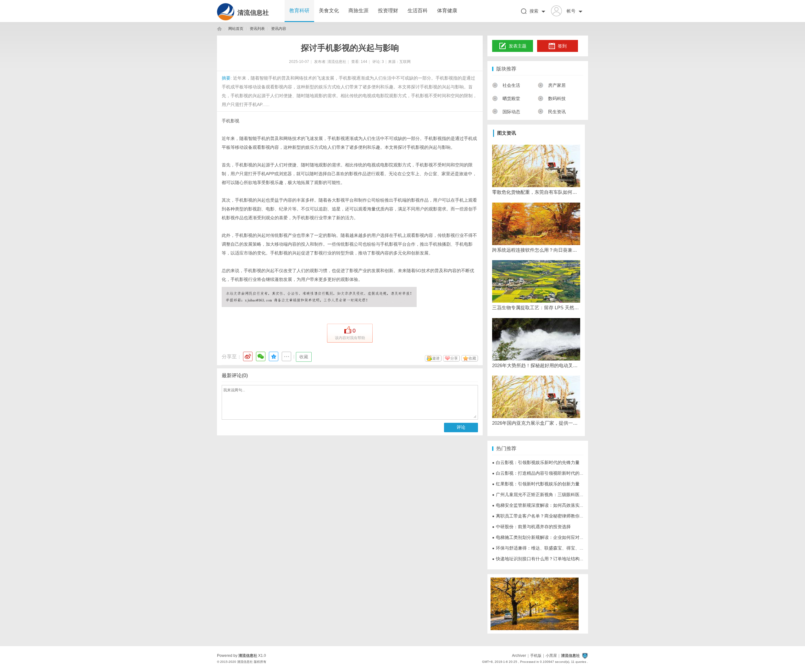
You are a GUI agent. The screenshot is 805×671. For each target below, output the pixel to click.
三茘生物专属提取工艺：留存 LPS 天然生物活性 (536, 307)
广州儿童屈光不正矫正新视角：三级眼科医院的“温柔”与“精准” (554, 494)
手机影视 (230, 120)
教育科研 (299, 10)
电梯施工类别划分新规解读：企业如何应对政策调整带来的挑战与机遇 (562, 537)
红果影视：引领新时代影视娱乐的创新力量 (536, 483)
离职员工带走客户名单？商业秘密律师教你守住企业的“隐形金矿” (557, 515)
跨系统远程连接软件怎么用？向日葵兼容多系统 (536, 250)
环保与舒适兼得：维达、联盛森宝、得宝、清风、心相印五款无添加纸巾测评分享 (573, 548)
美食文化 (329, 10)
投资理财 (388, 10)
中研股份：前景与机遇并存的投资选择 (531, 526)
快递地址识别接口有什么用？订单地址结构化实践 (542, 558)
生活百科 (418, 10)
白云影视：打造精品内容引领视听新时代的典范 (540, 473)
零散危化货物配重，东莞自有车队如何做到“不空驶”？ (536, 192)
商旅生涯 (358, 10)
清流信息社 (253, 12)
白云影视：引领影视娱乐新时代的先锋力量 (536, 462)
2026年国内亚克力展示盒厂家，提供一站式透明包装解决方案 (536, 423)
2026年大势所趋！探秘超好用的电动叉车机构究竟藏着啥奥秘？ (536, 365)
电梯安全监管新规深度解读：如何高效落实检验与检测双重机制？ (558, 505)
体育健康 (447, 10)
